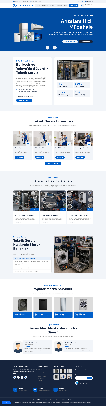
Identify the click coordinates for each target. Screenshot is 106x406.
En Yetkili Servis (38, 399)
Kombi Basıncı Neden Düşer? (79, 215)
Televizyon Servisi (81, 148)
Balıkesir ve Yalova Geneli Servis (21, 1)
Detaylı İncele (19, 157)
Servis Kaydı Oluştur (35, 41)
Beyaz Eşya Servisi (21, 148)
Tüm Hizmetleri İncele (53, 163)
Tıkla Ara (7, 402)
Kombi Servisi (60, 148)
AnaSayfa (38, 5)
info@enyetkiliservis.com (36, 1)
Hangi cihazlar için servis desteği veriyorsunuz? (25, 268)
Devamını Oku (18, 222)
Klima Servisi (39, 148)
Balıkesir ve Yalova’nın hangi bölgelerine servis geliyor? (26, 271)
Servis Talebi (73, 5)
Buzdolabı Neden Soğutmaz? (24, 215)
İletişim (65, 5)
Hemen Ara (20, 41)
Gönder (90, 377)
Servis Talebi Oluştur (24, 100)
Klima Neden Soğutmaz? (50, 215)
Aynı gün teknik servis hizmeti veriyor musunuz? (25, 258)
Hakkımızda (42, 369)
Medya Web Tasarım (69, 399)
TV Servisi (41, 378)
